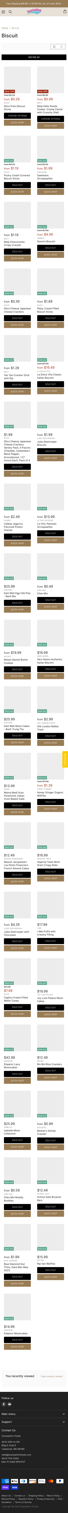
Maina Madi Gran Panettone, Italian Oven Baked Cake (14, 795)
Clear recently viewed (51, 1376)
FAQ (60, 1499)
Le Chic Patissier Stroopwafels (47, 525)
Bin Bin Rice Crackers (49, 1064)
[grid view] (54, 46)
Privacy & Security (45, 1499)
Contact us (19, 1495)
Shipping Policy (36, 1495)
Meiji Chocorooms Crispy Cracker (14, 243)
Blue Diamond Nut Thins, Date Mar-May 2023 (16, 1267)
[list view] (61, 46)
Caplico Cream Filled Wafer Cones (16, 999)
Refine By (34, 57)
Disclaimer (7, 1502)
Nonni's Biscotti (46, 241)
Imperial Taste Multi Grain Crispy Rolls (48, 863)
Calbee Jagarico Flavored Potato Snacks (13, 527)
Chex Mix (42, 593)
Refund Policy (8, 1499)
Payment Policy (26, 1499)
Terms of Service (23, 1502)
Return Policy (53, 1495)
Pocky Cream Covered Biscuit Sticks (17, 177)
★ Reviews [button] (65, 759)
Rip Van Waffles (46, 1263)
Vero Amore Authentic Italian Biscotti (49, 661)
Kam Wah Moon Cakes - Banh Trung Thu (17, 728)
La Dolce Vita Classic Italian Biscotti (49, 376)
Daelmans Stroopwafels (45, 177)
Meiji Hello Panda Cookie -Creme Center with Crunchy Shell (50, 109)
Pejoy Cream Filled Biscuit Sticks (48, 310)
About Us (6, 1495)
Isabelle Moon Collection (12, 1132)
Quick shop (17, 122)
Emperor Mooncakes (16, 1333)
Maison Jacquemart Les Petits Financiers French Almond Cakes (16, 865)
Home (5, 28)
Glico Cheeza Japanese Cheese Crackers (17, 310)
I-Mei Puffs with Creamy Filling (46, 933)
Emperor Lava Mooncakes (12, 1066)
